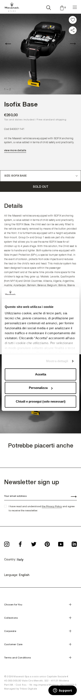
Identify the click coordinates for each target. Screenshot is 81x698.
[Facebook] (20, 543)
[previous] (10, 43)
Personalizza (38, 388)
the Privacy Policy (52, 506)
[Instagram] (6, 543)
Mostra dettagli (57, 361)
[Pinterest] (47, 543)
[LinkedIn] (74, 543)
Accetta (40, 374)
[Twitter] (33, 543)
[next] (70, 43)
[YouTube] (60, 543)
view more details (15, 150)
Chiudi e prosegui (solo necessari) (40, 401)
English (24, 574)
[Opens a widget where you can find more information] (62, 691)
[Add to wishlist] (73, 20)
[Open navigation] (75, 6)
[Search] (48, 7)
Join (71, 497)
